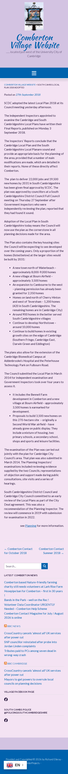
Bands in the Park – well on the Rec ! (26, 600)
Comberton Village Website (34, 41)
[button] (34, 73)
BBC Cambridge (17, 663)
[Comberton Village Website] (34, 17)
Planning (30, 525)
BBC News (13, 626)
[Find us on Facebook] (6, 699)
